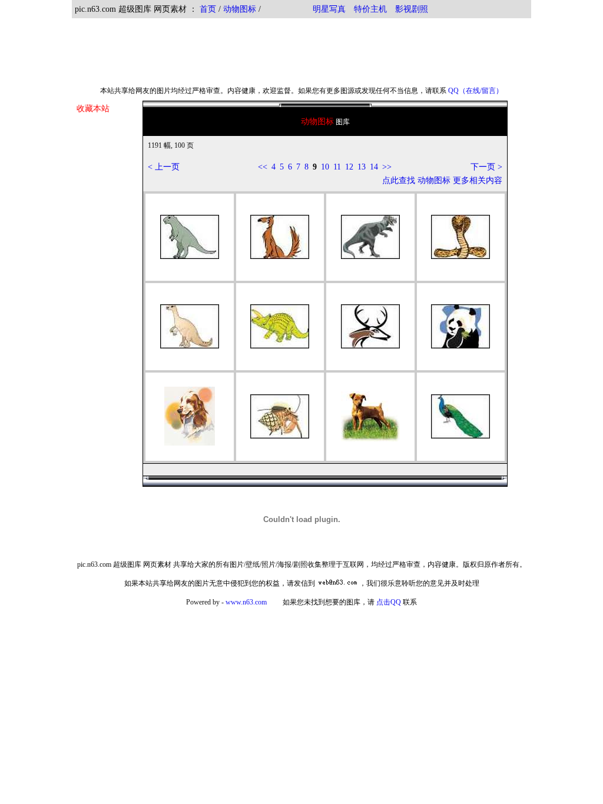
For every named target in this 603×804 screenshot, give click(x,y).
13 (361, 166)
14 (374, 166)
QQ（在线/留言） (475, 91)
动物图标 (239, 9)
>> (387, 166)
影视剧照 (411, 9)
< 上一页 (164, 166)
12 (349, 166)
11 (337, 166)
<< (262, 166)
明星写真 (329, 9)
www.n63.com (246, 602)
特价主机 (370, 9)
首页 (208, 9)
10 (325, 166)
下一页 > (486, 166)
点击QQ (388, 602)
